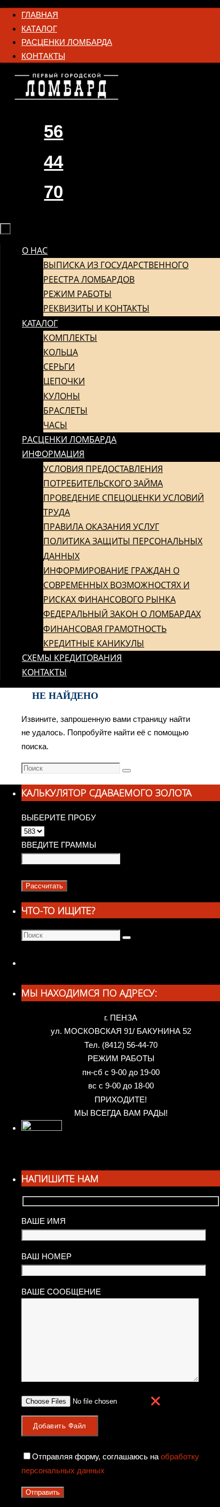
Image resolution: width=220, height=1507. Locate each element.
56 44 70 (53, 161)
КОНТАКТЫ (43, 55)
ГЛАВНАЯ (39, 14)
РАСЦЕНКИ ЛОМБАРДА (66, 42)
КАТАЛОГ (39, 28)
